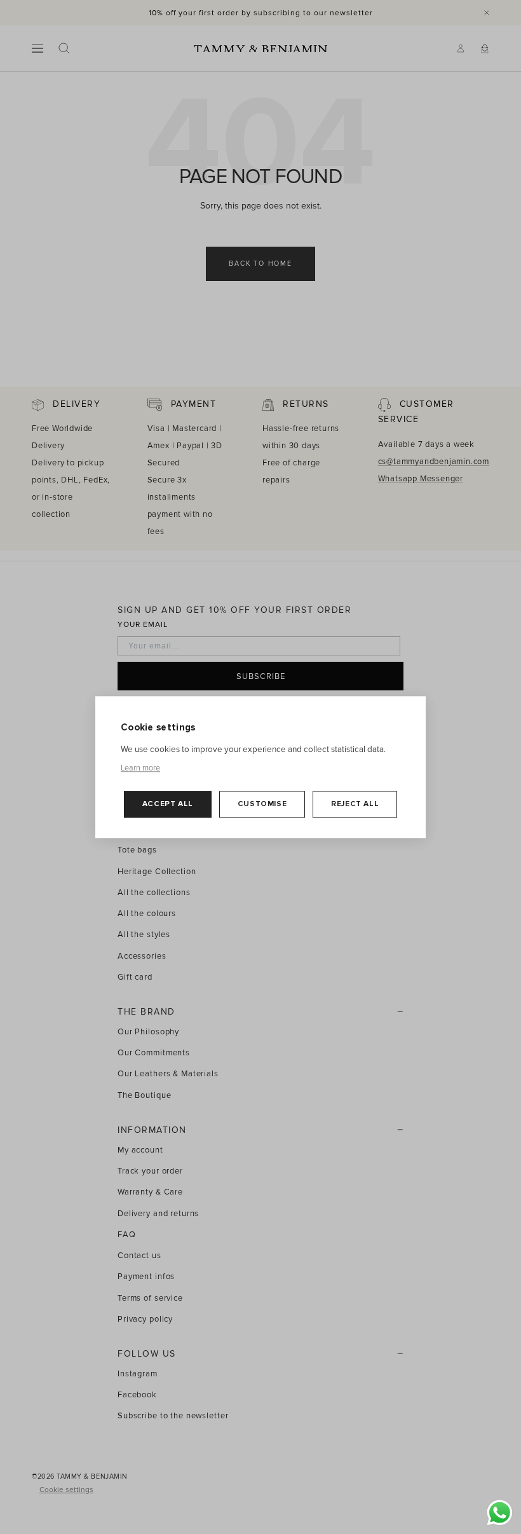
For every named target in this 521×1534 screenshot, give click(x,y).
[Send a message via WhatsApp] (500, 1513)
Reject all (355, 804)
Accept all (167, 804)
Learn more (140, 768)
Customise (262, 804)
